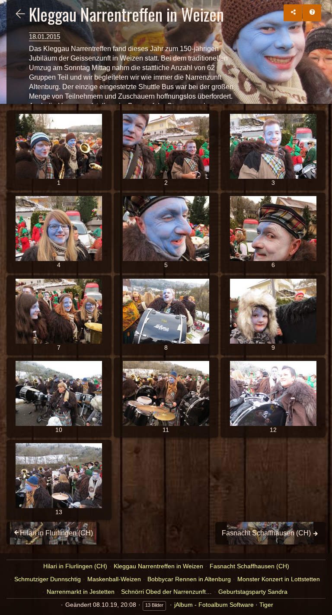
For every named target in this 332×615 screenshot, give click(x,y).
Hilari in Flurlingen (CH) (75, 566)
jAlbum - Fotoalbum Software (214, 604)
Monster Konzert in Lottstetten (278, 579)
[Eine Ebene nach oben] (20, 14)
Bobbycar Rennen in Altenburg (189, 579)
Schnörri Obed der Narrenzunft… (166, 591)
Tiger (266, 604)
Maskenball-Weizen (114, 579)
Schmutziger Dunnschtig (47, 579)
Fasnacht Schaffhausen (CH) (249, 566)
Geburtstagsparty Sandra (252, 591)
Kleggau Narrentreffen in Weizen (158, 566)
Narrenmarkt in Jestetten (81, 591)
